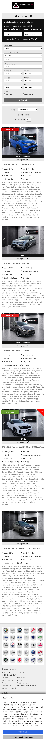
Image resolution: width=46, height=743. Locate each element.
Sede (6, 693)
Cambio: (7, 92)
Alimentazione (9, 64)
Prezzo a (27, 71)
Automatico (29, 94)
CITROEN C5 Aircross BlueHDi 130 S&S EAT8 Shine (21, 548)
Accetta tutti (23, 732)
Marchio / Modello (11, 52)
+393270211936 (22, 680)
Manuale (9, 94)
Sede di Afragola (10, 669)
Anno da (7, 78)
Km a (26, 85)
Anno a (26, 78)
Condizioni (8, 45)
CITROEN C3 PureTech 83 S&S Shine (15, 263)
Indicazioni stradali (9, 688)
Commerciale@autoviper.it (26, 685)
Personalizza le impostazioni (23, 737)
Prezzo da (7, 71)
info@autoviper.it (23, 683)
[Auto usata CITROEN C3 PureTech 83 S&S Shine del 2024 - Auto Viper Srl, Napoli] (23, 240)
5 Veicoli (23, 100)
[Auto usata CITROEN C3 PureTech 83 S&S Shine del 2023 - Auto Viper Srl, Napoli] (23, 327)
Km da (6, 85)
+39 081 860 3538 (23, 678)
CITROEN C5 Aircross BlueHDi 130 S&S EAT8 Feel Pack (23, 447)
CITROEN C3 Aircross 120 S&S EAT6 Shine (18, 164)
